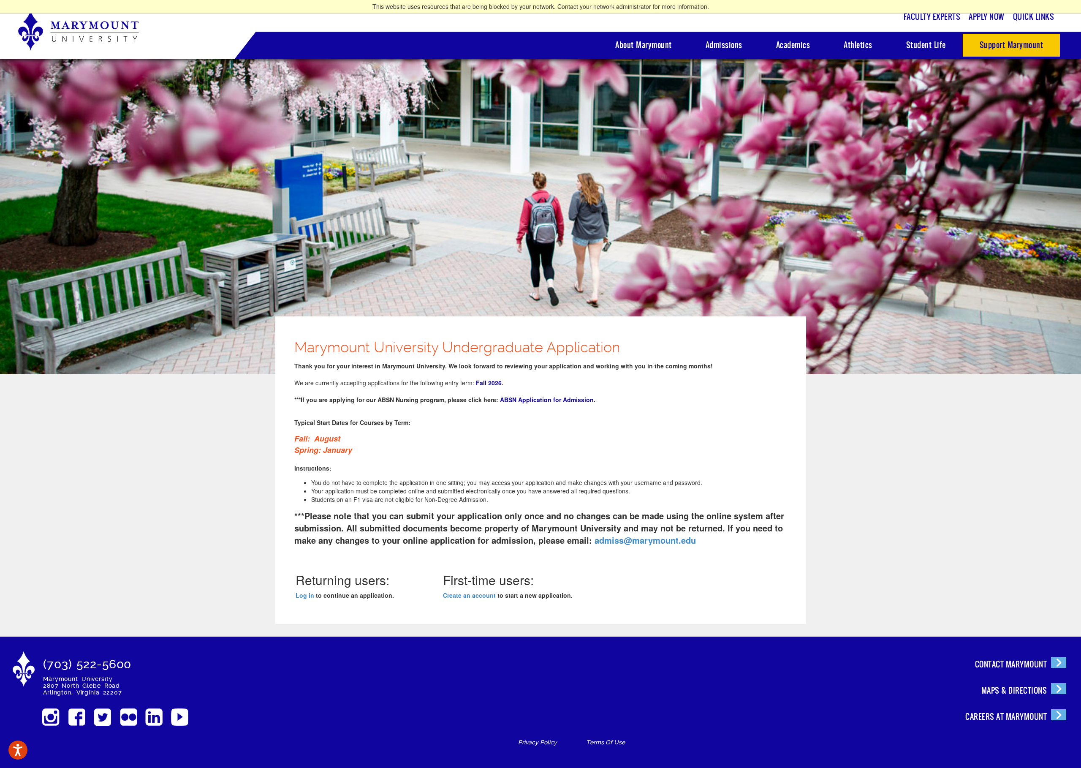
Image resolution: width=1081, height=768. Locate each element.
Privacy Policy (537, 742)
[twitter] (102, 717)
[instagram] (51, 717)
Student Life (926, 45)
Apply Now (987, 16)
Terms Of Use (605, 742)
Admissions (724, 45)
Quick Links (1033, 16)
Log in (305, 595)
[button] (17, 750)
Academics (793, 45)
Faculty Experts (932, 16)
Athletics (858, 45)
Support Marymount (1011, 45)
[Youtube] (179, 717)
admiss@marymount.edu (645, 540)
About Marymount (643, 45)
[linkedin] (154, 717)
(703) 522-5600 (87, 664)
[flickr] (128, 717)
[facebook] (76, 717)
